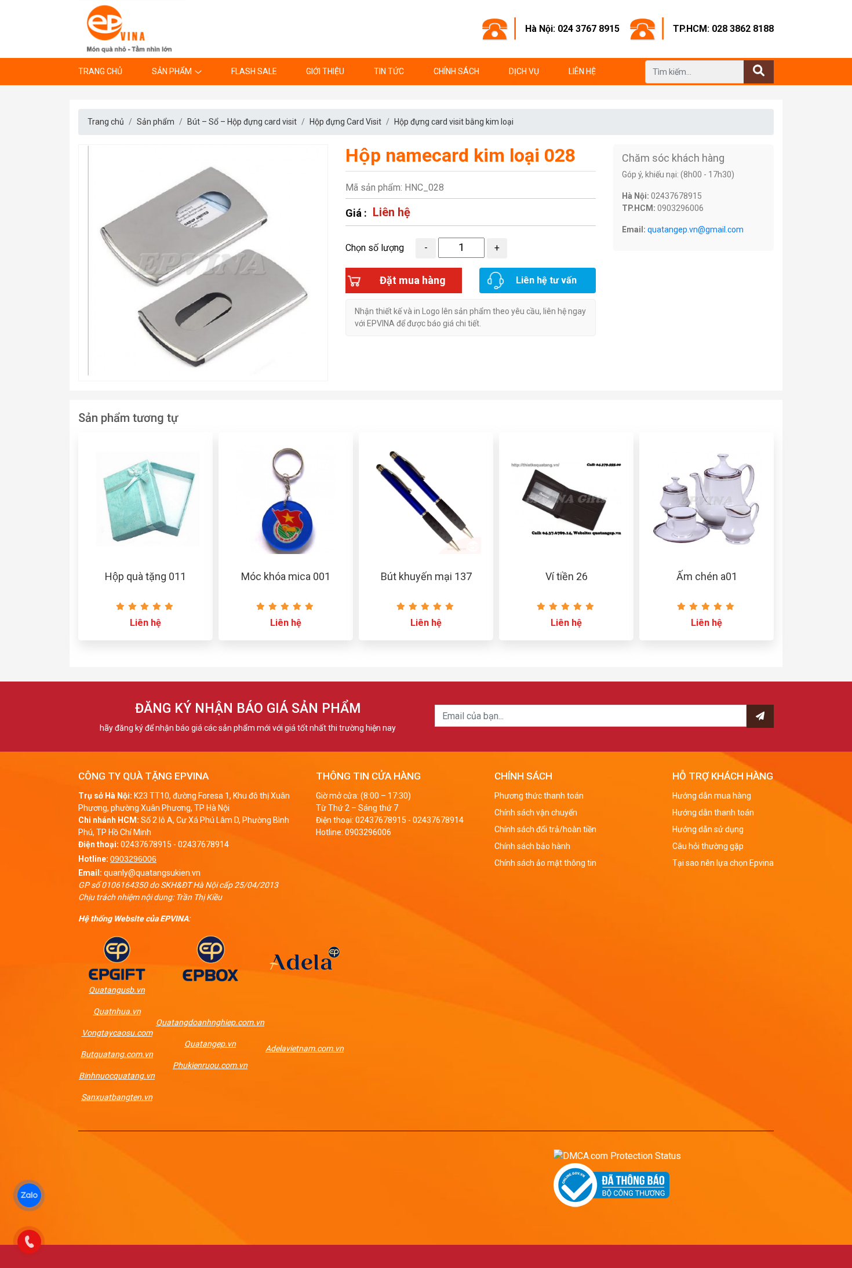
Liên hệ (582, 71)
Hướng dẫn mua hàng (711, 795)
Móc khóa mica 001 (285, 576)
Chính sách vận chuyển (535, 812)
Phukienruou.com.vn (210, 1065)
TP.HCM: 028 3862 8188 (723, 28)
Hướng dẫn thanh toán (713, 812)
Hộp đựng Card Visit (345, 121)
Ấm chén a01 (706, 576)
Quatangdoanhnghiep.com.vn (210, 1022)
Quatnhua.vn (117, 1011)
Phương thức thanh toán (539, 795)
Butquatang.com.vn (117, 1054)
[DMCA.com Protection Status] (617, 1155)
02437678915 (146, 844)
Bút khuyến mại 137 (426, 576)
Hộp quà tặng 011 (145, 576)
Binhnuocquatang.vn (117, 1075)
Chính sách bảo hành (532, 846)
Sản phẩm (172, 71)
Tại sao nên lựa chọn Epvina (723, 863)
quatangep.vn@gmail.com (695, 229)
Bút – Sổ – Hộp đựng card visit (242, 121)
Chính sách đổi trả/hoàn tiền (545, 829)
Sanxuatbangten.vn (116, 1097)
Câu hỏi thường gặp (708, 846)
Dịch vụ (524, 71)
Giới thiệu (325, 71)
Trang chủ (100, 71)
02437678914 (203, 844)
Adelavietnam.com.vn (304, 1048)
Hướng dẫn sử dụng (708, 829)
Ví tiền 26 (566, 576)
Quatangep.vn (210, 1043)
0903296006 (133, 858)
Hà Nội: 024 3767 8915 (572, 28)
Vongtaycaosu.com (117, 1032)
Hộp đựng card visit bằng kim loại (454, 121)
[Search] (759, 71)
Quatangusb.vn (117, 989)
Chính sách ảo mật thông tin (545, 863)
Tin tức (389, 71)
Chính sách (456, 71)
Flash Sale (254, 71)
